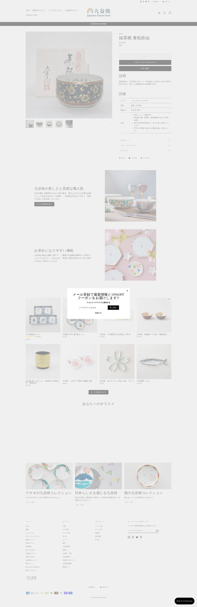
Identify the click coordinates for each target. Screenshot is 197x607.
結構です (98, 313)
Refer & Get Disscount (184, 601)
